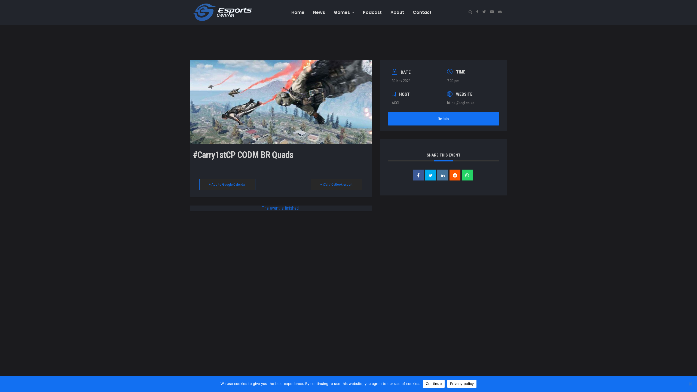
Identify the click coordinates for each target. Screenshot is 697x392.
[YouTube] (492, 12)
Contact (422, 12)
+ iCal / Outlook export (336, 184)
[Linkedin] (442, 175)
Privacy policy (462, 383)
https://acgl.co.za (460, 103)
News (319, 12)
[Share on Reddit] (455, 175)
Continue (434, 383)
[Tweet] (430, 175)
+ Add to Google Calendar (227, 184)
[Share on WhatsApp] (467, 175)
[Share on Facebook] (418, 175)
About (397, 12)
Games (342, 12)
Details (443, 118)
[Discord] (500, 12)
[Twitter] (484, 12)
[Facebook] (477, 12)
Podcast (372, 12)
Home (297, 12)
